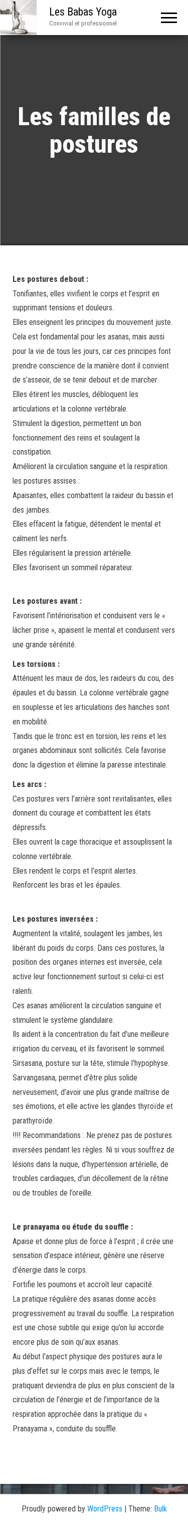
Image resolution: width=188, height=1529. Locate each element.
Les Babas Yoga (83, 12)
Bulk (160, 1508)
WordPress (104, 1508)
